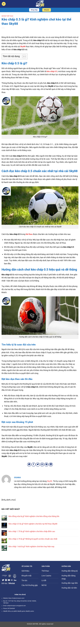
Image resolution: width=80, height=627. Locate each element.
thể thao (29, 234)
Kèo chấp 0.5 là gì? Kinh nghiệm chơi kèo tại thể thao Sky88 (33, 524)
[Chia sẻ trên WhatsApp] (29, 464)
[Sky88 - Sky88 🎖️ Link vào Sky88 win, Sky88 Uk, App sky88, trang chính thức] (40, 4)
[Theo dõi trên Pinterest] (6, 580)
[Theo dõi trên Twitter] (3, 580)
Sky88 (49, 481)
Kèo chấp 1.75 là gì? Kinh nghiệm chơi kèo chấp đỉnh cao (32, 531)
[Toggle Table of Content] (23, 56)
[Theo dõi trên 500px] (15, 580)
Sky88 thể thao (7, 16)
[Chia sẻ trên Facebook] (34, 464)
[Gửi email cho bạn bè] (42, 464)
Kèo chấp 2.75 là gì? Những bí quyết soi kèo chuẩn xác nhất (33, 539)
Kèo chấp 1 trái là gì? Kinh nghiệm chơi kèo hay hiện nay (31, 546)
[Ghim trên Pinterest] (46, 464)
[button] (4, 4)
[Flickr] (12, 580)
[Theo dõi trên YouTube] (9, 580)
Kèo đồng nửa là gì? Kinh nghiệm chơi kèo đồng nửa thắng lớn (34, 516)
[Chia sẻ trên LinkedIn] (51, 464)
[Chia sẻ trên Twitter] (38, 464)
